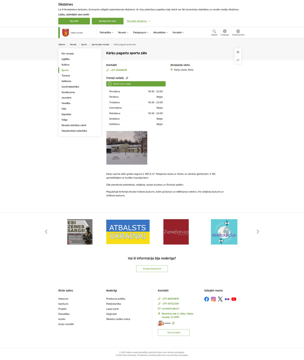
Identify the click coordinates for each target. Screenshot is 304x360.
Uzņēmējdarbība (70, 86)
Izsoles (61, 319)
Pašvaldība (64, 313)
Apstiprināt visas (107, 21)
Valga (64, 119)
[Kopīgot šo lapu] (238, 60)
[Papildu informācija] (173, 323)
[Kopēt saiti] (126, 78)
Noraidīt (74, 21)
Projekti (62, 308)
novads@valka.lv (170, 308)
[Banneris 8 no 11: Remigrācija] (224, 231)
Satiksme (66, 81)
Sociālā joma (68, 92)
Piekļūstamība (113, 303)
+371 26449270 (118, 70)
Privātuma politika (115, 298)
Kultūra (65, 64)
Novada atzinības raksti (74, 125)
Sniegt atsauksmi (152, 268)
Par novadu (68, 53)
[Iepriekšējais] (46, 232)
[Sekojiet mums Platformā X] (220, 299)
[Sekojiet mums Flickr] (227, 299)
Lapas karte (112, 308)
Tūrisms (66, 75)
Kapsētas (66, 114)
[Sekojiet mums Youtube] (233, 299)
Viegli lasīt (111, 313)
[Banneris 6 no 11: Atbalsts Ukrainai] (128, 231)
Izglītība (66, 59)
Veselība (66, 103)
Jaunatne (66, 97)
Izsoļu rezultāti (66, 324)
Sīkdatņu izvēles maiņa (118, 319)
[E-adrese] (164, 323)
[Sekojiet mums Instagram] (213, 299)
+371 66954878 (170, 298)
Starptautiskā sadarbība (74, 130)
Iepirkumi (63, 303)
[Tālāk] (258, 232)
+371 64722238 (170, 303)
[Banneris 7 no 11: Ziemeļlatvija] (176, 231)
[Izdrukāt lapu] (238, 52)
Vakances (63, 298)
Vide (64, 108)
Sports (65, 70)
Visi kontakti (173, 332)
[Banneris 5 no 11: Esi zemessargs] (79, 231)
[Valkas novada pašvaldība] (72, 32)
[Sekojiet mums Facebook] (206, 299)
